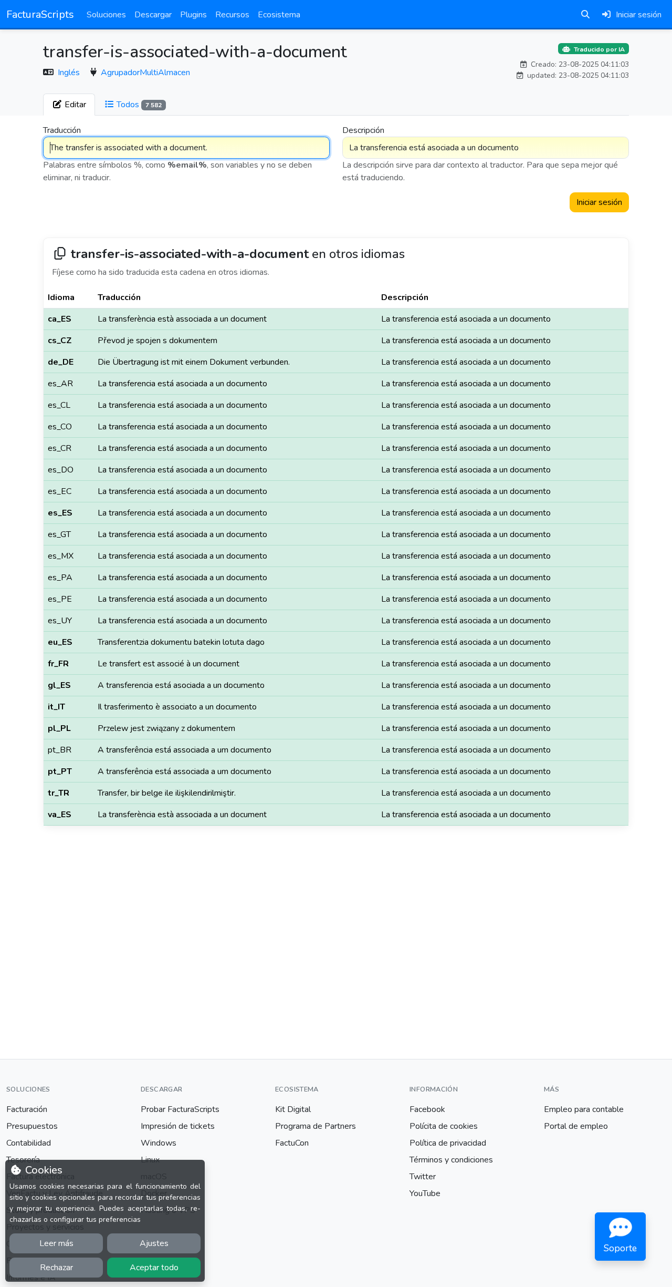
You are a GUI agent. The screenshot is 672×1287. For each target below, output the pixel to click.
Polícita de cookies (444, 1126)
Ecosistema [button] (279, 14)
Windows (158, 1143)
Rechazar (56, 1267)
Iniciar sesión (599, 202)
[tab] (69, 105)
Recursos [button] (232, 14)
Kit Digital (293, 1109)
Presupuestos (32, 1126)
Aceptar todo (154, 1267)
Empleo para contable (584, 1109)
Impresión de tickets (178, 1126)
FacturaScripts (40, 14)
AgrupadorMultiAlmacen (145, 72)
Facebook (427, 1109)
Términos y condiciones (451, 1160)
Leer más (56, 1243)
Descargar (153, 14)
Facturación (26, 1109)
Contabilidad (28, 1143)
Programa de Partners (315, 1126)
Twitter (423, 1176)
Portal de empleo (576, 1126)
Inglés (70, 72)
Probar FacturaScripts (180, 1109)
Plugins (193, 14)
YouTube (425, 1193)
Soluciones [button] (106, 14)
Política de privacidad (448, 1143)
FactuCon (292, 1143)
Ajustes (154, 1243)
